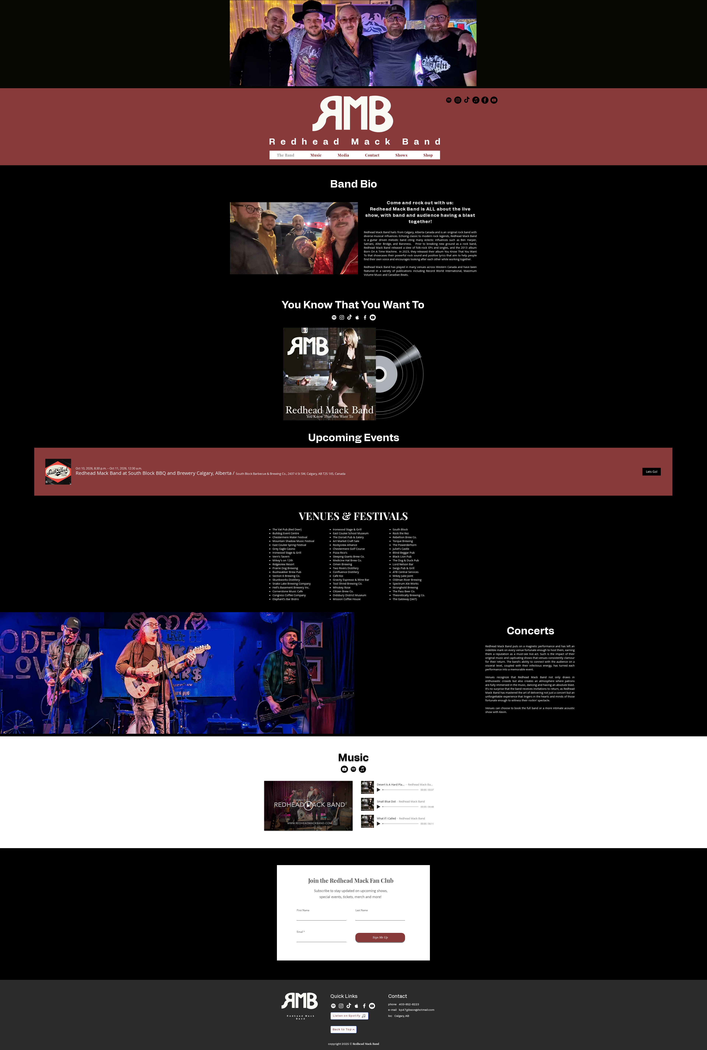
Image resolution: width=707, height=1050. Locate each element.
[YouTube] (493, 100)
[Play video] (308, 805)
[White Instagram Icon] (342, 317)
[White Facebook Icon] (365, 317)
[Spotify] (448, 100)
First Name (303, 910)
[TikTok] (466, 100)
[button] (153, 473)
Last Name (362, 910)
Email (300, 931)
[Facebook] (484, 100)
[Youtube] (373, 317)
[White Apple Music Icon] (357, 317)
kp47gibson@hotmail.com (416, 1010)
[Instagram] (457, 100)
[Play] (378, 790)
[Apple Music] (475, 100)
